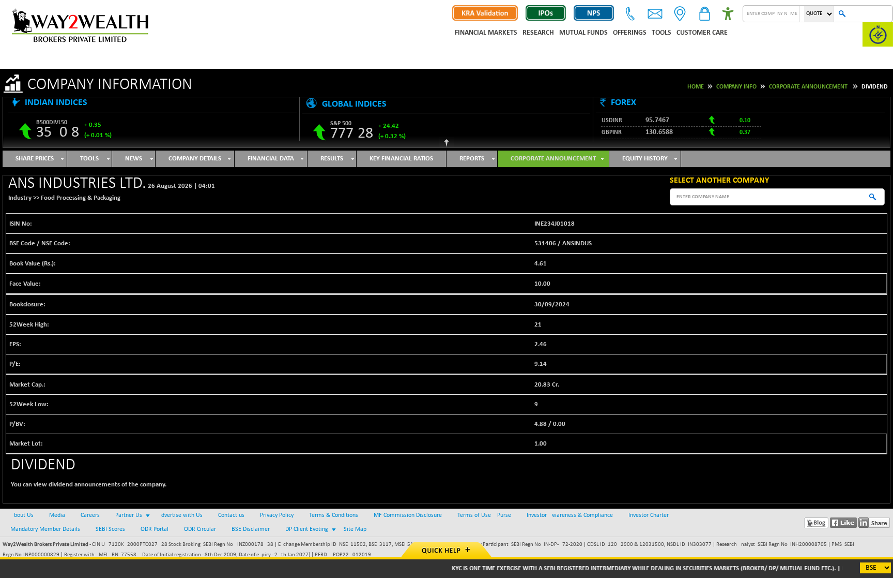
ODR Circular (200, 529)
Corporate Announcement (808, 87)
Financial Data (271, 158)
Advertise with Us (180, 515)
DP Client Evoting (306, 529)
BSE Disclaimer (251, 529)
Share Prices (35, 158)
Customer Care (702, 33)
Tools (661, 33)
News (133, 158)
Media (57, 515)
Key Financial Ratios (401, 158)
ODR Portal (154, 529)
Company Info (736, 87)
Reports (471, 158)
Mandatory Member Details (45, 529)
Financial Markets (486, 33)
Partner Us (128, 515)
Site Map (355, 529)
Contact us (231, 515)
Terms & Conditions (333, 515)
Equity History (645, 158)
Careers (90, 515)
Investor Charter (648, 515)
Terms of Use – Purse (484, 515)
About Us (22, 515)
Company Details (194, 158)
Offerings (629, 33)
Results (331, 158)
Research (538, 33)
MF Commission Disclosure (408, 515)
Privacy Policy (277, 515)
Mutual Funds (583, 33)
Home (695, 87)
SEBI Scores (110, 529)
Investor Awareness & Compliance (570, 515)
